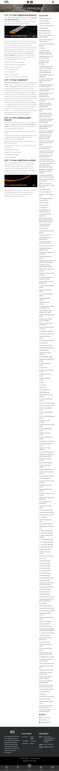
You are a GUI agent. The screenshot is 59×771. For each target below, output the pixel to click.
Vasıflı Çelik (43, 694)
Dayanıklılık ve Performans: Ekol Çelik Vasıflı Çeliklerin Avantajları (46, 171)
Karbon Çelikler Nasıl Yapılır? (47, 670)
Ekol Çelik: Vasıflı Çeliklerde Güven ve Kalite (46, 180)
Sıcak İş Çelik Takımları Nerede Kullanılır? (45, 238)
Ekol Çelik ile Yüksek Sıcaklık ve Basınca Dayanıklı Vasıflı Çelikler (46, 142)
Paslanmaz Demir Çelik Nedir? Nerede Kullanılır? (45, 242)
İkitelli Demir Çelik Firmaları (47, 556)
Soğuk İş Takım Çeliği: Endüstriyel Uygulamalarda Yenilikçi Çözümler (45, 104)
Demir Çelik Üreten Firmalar (47, 663)
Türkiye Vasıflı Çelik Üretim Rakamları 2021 (46, 282)
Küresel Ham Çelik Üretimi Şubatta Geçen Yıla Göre (46, 706)
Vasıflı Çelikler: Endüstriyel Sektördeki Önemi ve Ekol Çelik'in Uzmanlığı (46, 120)
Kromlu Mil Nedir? (44, 202)
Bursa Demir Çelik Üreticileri (47, 512)
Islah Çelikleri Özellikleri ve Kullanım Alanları (46, 40)
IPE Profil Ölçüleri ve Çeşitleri (47, 340)
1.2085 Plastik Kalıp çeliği (46, 530)
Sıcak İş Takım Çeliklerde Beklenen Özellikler (45, 681)
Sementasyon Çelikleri (45, 592)
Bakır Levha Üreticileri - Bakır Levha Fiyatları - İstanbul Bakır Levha (46, 185)
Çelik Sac (42, 382)
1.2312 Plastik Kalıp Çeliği (46, 544)
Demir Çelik (43, 558)
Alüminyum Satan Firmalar (46, 26)
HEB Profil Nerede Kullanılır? (47, 348)
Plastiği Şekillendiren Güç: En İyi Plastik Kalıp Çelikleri (46, 85)
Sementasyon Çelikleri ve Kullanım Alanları (45, 660)
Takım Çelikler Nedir (45, 580)
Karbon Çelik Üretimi (45, 642)
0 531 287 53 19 (44, 720)
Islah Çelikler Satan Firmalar (47, 587)
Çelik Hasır (42, 387)
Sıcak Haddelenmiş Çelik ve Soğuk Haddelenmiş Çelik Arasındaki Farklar (46, 126)
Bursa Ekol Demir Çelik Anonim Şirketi (45, 502)
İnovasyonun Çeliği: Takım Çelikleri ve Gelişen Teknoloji (46, 67)
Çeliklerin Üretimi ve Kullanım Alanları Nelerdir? (45, 265)
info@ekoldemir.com (46, 722)
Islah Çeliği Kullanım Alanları (47, 246)
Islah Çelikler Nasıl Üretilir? (46, 689)
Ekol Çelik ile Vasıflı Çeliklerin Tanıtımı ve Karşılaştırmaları (46, 152)
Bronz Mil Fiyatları (44, 21)
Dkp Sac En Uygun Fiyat (46, 192)
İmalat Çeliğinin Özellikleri (46, 469)
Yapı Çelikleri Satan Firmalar (47, 608)
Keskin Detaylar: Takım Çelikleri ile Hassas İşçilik (45, 71)
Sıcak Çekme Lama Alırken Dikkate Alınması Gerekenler (46, 686)
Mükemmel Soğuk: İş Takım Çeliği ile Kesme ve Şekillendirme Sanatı (46, 94)
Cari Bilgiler (25, 741)
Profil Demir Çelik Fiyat (45, 626)
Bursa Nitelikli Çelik (45, 392)
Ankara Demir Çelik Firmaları (47, 403)
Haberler (23, 9)
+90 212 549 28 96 (45, 717)
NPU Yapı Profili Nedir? (45, 33)
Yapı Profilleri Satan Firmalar (47, 334)
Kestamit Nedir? (44, 228)
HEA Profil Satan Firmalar (46, 357)
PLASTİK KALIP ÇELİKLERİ (46, 524)
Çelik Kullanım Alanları (45, 478)
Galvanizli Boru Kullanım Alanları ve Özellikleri (45, 320)
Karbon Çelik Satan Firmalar (47, 597)
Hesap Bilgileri (32, 737)
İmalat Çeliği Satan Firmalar (47, 476)
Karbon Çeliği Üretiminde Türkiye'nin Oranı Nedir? (45, 311)
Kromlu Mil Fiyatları (45, 23)
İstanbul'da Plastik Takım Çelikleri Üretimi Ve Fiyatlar (45, 653)
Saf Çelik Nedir (43, 207)
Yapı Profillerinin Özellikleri (46, 331)
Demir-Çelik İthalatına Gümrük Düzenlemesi (45, 710)
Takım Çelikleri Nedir (45, 189)
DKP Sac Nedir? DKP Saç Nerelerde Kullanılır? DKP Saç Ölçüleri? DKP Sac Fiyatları (46, 220)
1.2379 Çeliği (43, 517)
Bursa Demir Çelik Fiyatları (46, 510)
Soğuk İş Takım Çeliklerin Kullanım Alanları (45, 673)
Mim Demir (42, 48)
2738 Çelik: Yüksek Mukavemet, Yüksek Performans (44, 62)
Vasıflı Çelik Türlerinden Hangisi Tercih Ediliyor (45, 278)
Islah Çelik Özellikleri (45, 624)
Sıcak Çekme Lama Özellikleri (47, 696)
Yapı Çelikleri (43, 603)
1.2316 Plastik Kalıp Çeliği (46, 542)
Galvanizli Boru (43, 367)
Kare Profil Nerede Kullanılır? (47, 452)
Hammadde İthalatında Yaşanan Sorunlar (45, 249)
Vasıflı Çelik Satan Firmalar (46, 578)
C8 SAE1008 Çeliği (44, 575)
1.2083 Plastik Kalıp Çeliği (46, 547)
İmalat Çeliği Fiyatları (45, 31)
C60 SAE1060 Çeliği (45, 561)
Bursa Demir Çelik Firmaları (47, 515)
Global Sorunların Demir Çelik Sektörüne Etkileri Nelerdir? (46, 261)
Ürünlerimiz (33, 741)
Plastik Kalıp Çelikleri (45, 594)
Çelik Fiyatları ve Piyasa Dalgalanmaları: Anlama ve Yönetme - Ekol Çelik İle (45, 115)
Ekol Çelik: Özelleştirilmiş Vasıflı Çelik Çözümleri (45, 147)
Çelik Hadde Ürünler (45, 390)
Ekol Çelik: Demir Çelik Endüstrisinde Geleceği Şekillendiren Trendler (45, 136)
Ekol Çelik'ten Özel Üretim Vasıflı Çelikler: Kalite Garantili (46, 160)
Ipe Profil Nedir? (44, 343)
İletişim (32, 743)
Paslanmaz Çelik (44, 205)
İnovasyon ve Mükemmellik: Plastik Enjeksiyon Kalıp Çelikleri (46, 80)
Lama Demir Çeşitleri (45, 635)
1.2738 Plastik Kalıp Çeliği (46, 533)
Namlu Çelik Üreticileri (45, 549)
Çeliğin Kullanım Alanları (46, 235)
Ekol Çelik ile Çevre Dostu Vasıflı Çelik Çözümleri (46, 156)
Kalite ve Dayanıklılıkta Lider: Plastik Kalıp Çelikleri (46, 90)
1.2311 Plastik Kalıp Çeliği (46, 539)
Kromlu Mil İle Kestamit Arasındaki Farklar (45, 199)
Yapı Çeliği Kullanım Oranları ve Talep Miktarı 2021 (46, 307)
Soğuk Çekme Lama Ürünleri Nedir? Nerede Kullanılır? (46, 455)
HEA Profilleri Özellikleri (46, 463)
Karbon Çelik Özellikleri (45, 621)
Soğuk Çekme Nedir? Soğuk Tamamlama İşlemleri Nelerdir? (46, 629)
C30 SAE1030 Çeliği (45, 568)
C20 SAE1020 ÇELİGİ (45, 570)
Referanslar (25, 743)
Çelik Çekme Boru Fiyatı (46, 18)
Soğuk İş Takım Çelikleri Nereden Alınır (45, 638)
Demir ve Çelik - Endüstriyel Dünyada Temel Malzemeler (46, 131)
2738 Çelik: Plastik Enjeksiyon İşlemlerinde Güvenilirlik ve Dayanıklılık (45, 52)
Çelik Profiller (43, 385)
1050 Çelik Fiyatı (44, 28)
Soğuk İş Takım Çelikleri (46, 606)
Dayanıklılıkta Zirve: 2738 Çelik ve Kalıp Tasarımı (46, 57)
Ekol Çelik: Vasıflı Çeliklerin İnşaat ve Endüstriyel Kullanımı (46, 176)
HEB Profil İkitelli (44, 350)
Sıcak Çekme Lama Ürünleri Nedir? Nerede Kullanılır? (46, 600)
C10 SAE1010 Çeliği (45, 573)
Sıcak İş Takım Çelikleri (45, 589)
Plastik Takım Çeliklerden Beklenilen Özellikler (45, 677)
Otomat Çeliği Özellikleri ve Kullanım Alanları (46, 36)
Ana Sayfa (17, 9)
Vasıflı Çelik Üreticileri (45, 699)
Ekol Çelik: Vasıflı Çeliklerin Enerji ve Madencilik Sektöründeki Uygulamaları (46, 165)
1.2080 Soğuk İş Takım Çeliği (47, 657)
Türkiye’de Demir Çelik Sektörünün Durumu (45, 211)
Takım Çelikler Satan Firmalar (47, 611)
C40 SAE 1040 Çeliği (45, 566)
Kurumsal (25, 737)
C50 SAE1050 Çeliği (45, 563)
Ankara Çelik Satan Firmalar (47, 405)
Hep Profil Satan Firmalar (46, 345)
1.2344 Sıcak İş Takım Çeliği (47, 633)
